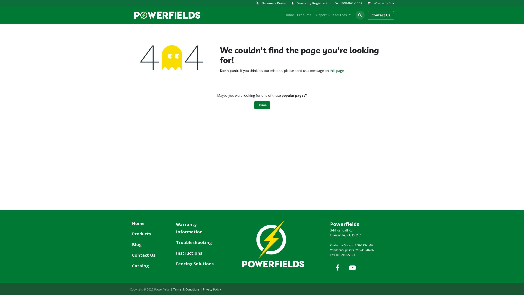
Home (262, 105)
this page (337, 70)
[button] (360, 15)
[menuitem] (289, 15)
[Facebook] (337, 267)
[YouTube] (352, 267)
